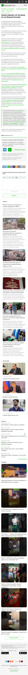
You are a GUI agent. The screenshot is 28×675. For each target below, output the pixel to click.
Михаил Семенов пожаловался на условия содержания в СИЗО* (12, 205)
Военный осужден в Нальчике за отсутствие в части (13, 456)
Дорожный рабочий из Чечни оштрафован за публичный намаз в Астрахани (13, 481)
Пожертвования (23, 650)
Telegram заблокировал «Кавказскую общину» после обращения (11, 609)
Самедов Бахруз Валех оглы (10, 415)
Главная (3, 10)
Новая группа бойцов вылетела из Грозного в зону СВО (13, 437)
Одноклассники (13, 123)
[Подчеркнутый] (9, 177)
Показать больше (14, 637)
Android (19, 110)
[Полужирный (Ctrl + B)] (4, 177)
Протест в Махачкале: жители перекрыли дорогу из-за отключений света (12, 558)
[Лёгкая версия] (7, 1)
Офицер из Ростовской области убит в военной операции (12, 443)
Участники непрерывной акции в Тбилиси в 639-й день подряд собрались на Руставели (14, 317)
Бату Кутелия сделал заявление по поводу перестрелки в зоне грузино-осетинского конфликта (13, 86)
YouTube (21, 124)
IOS (22, 110)
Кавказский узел (5, 42)
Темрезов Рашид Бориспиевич (11, 378)
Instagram (22, 121)
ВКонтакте (5, 123)
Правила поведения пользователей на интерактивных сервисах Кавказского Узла (14, 666)
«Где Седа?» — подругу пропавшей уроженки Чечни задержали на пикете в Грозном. (14, 535)
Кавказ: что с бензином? (8, 8)
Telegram (15, 116)
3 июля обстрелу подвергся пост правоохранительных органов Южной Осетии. (14, 69)
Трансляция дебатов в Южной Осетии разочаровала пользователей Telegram (13, 291)
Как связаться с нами (12, 650)
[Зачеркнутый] (12, 177)
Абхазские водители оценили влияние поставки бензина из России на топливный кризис (13, 344)
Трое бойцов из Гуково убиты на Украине (12, 425)
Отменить (14, 195)
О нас (2, 650)
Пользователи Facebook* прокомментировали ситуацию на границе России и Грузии (12, 233)
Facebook (17, 121)
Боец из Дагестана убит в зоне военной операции (12, 449)
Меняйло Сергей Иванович (10, 397)
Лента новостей (9, 10)
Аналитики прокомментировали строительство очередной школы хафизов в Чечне (12, 264)
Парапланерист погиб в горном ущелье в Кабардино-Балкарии (12, 430)
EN (4, 1)
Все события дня (22, 459)
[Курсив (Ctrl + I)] (6, 177)
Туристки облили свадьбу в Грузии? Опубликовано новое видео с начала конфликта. (11, 585)
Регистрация (14, 191)
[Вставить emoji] (16, 177)
